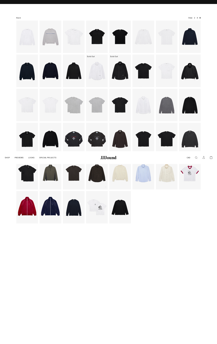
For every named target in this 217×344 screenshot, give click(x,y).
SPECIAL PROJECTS (47, 157)
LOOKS (31, 157)
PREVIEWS (19, 157)
